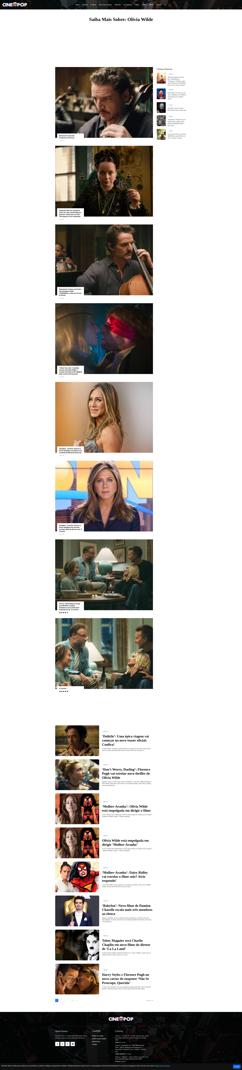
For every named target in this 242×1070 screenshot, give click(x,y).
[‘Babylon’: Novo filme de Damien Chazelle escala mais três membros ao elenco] (77, 911)
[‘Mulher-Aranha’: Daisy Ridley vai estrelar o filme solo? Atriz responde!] (77, 877)
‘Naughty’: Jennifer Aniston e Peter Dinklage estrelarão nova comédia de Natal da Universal (70, 451)
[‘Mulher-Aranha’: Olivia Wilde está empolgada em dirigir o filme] (77, 808)
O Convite (62, 688)
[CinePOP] (23, 4)
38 (72, 1000)
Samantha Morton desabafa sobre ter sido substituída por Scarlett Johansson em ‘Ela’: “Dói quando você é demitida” (70, 213)
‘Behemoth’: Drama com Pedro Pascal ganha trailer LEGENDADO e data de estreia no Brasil (70, 292)
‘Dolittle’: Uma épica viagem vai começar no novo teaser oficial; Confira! (125, 740)
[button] (165, 5)
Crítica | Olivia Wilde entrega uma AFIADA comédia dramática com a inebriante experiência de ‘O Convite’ (69, 607)
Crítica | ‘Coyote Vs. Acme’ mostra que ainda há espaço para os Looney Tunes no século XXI (132, 1038)
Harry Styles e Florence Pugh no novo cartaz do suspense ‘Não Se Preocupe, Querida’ (125, 979)
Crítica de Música (120, 1054)
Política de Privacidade (162, 1066)
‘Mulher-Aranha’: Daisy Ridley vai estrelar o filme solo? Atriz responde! (125, 877)
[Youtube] (73, 1044)
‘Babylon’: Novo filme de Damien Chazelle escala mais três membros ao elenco (127, 910)
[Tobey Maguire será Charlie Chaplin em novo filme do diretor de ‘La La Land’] (77, 945)
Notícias (105, 731)
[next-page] (76, 1000)
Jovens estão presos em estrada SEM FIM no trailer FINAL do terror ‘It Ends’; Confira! (177, 136)
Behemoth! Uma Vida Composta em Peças (66, 137)
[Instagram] (62, 1044)
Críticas (118, 1042)
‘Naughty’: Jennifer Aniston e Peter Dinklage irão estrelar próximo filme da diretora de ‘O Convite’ (70, 528)
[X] (67, 1044)
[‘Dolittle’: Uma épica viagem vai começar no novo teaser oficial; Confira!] (77, 740)
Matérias (171, 89)
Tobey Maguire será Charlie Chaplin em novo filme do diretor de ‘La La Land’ (126, 945)
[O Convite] (104, 653)
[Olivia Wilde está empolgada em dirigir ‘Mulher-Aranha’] (77, 842)
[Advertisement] (121, 38)
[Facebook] (57, 1044)
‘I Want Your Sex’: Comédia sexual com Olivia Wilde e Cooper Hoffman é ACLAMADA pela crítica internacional (70, 371)
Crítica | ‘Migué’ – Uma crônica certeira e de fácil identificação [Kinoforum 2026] (131, 1058)
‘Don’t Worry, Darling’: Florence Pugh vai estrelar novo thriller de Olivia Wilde (126, 773)
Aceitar (237, 1066)
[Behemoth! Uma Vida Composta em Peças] (104, 102)
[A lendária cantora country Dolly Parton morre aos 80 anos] (161, 107)
